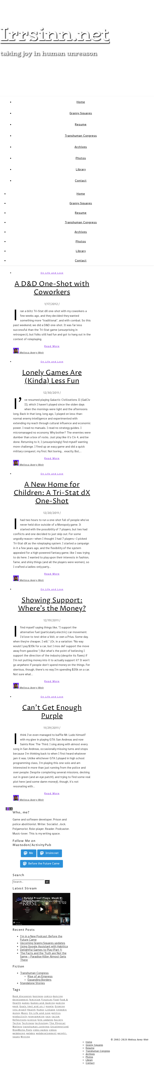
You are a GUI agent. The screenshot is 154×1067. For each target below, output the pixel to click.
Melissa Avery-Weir (32, 352)
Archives (81, 147)
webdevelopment (46, 1033)
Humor (41, 1010)
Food (56, 999)
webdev (30, 1033)
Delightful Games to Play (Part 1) (41, 950)
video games (40, 1030)
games (26, 1003)
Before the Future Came (44, 863)
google (50, 1006)
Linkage (50, 1010)
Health (31, 1010)
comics (48, 996)
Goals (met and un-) (32, 1006)
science (32, 1020)
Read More (52, 346)
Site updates (45, 1020)
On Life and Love (52, 273)
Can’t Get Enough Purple (52, 712)
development (21, 999)
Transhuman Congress (81, 135)
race (48, 1016)
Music (24, 1013)
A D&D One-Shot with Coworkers (51, 288)
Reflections (20, 1020)
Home (81, 102)
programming (36, 1016)
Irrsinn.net (54, 33)
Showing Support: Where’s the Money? (52, 604)
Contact (81, 180)
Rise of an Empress (40, 976)
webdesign (19, 1033)
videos (53, 1030)
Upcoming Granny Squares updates (42, 943)
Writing (25, 1037)
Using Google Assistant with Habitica (44, 946)
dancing (58, 996)
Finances (47, 999)
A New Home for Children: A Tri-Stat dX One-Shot (52, 493)
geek (16, 1006)
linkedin (61, 1010)
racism (56, 1016)
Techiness (28, 1023)
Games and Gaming (42, 1003)
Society (58, 1020)
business (38, 996)
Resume (81, 124)
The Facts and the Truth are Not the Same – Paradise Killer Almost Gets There (43, 957)
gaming (60, 1003)
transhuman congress (36, 1026)
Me (30, 853)
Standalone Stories (32, 983)
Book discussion (22, 996)
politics (56, 1013)
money (16, 1013)
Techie (17, 1023)
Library (81, 169)
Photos (81, 158)
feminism (35, 999)
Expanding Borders (39, 979)
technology (42, 1023)
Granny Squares (80, 113)
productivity (20, 1016)
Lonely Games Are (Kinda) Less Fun (52, 377)
